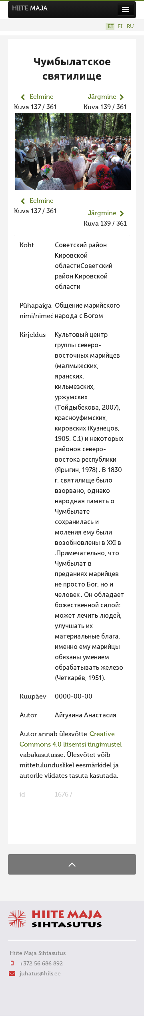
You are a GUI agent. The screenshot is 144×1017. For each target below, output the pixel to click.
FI (120, 26)
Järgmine (102, 97)
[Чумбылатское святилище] (73, 185)
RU (130, 26)
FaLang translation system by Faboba (42, 832)
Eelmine (42, 97)
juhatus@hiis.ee (40, 974)
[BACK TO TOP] (72, 864)
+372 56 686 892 (41, 964)
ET (111, 26)
